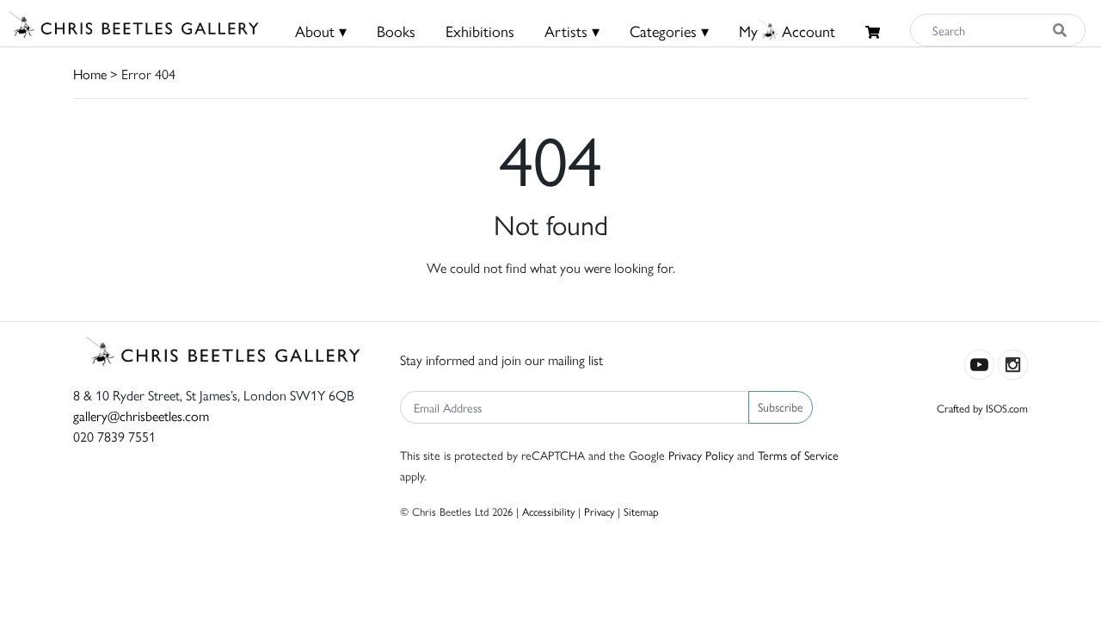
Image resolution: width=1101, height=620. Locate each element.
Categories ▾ (669, 30)
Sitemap (641, 511)
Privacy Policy (701, 454)
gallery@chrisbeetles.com (141, 415)
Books (396, 30)
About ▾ (321, 30)
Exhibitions (480, 30)
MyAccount (787, 30)
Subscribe (780, 406)
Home (90, 74)
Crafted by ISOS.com (982, 408)
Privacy (599, 511)
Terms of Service (798, 454)
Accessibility (548, 511)
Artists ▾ (572, 30)
